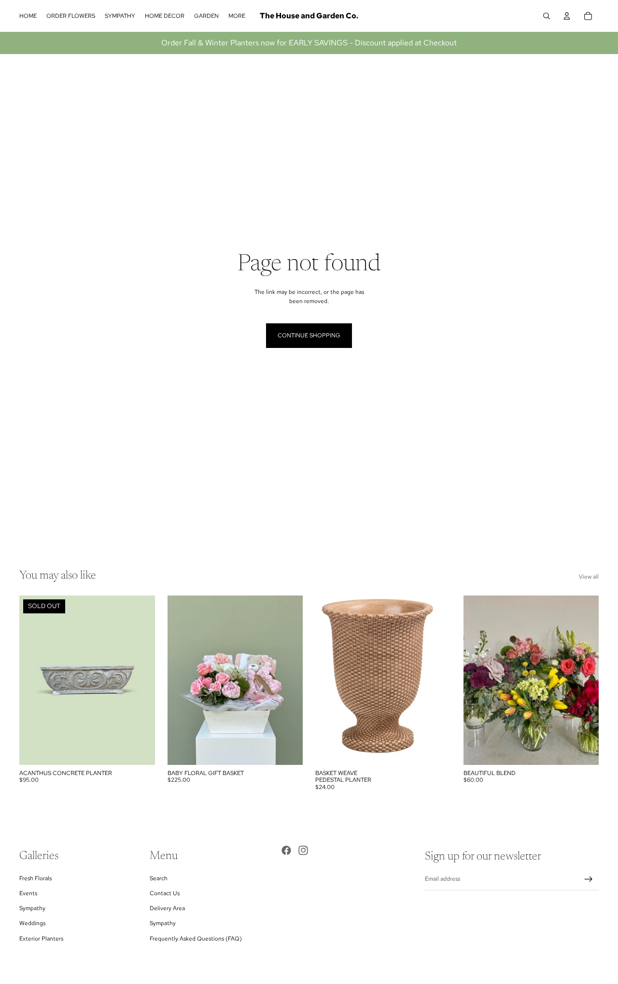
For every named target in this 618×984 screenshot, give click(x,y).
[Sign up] (588, 879)
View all (589, 577)
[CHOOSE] (287, 750)
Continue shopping (309, 335)
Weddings (32, 923)
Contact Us (165, 893)
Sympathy (32, 908)
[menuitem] (237, 16)
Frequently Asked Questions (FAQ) (196, 938)
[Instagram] (303, 850)
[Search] (546, 16)
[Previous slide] (33, 680)
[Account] (566, 16)
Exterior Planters (41, 938)
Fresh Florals (35, 878)
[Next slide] (140, 680)
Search (159, 878)
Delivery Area (167, 908)
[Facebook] (286, 850)
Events (28, 893)
